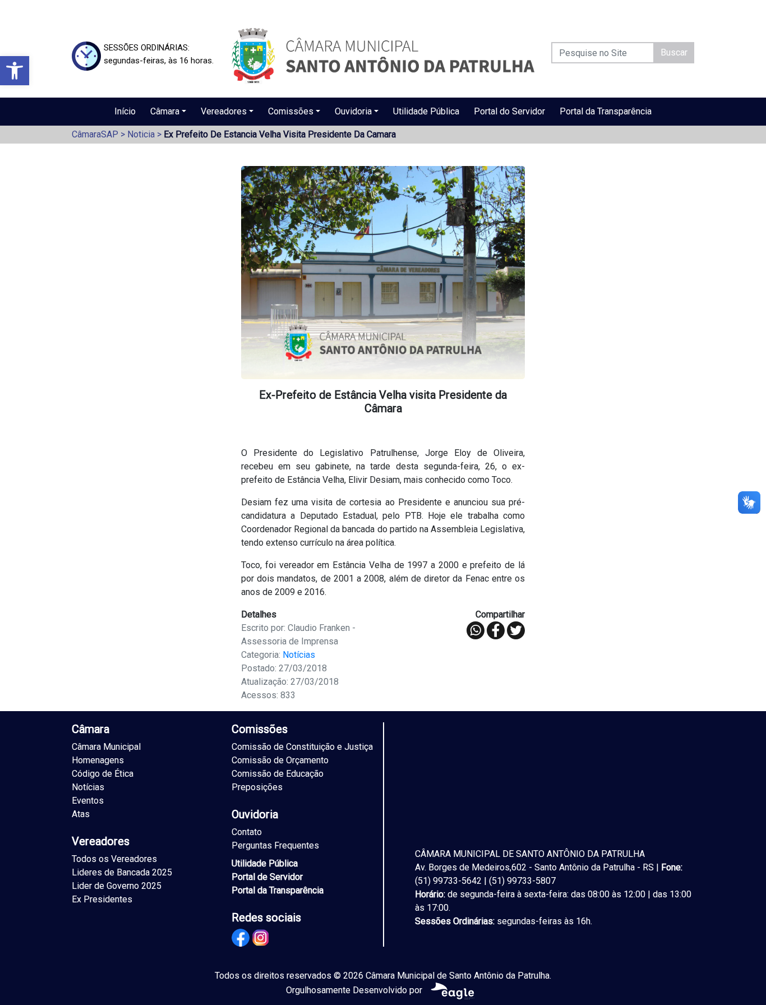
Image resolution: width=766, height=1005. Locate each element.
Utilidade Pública (426, 111)
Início (125, 111)
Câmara (164, 111)
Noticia (141, 134)
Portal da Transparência (606, 111)
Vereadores (224, 111)
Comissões (290, 111)
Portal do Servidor (509, 111)
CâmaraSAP (95, 134)
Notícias (299, 654)
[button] (14, 70)
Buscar (674, 52)
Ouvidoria (353, 111)
